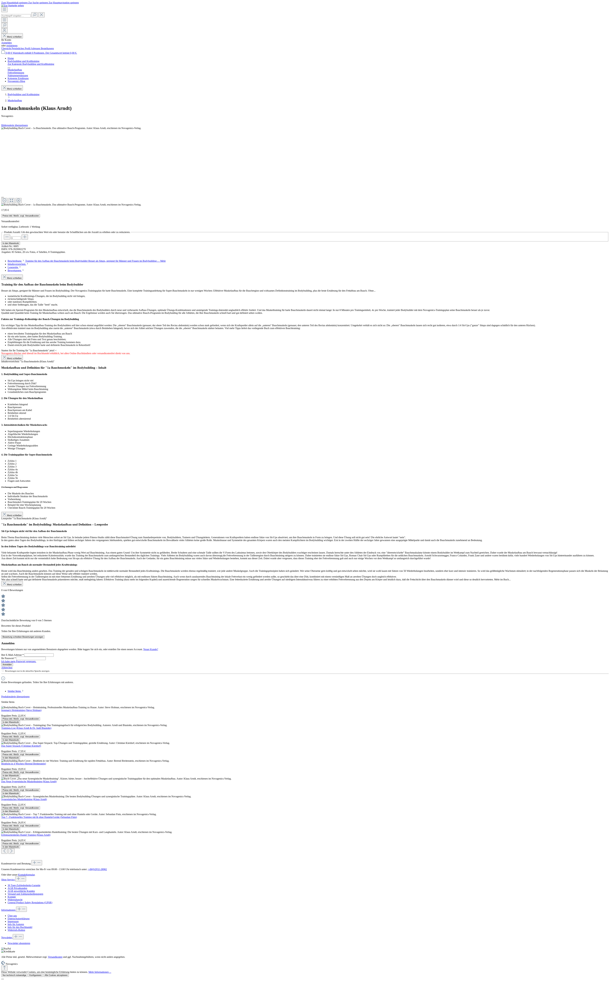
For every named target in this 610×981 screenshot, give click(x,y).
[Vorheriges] (4, 851)
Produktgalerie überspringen (15, 696)
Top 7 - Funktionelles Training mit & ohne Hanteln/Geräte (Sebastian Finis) (39, 817)
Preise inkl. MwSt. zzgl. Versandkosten (21, 216)
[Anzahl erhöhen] (25, 237)
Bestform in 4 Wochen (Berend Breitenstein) (23, 763)
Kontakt (12, 896)
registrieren (11, 45)
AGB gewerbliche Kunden (21, 891)
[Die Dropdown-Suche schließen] (41, 14)
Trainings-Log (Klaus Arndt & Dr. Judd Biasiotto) (26, 728)
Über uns (12, 915)
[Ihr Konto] (4, 30)
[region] (305, 166)
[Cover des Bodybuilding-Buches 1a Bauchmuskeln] (71, 128)
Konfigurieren (35, 975)
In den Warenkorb (11, 243)
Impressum (13, 921)
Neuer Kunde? (150, 649)
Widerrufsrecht (15, 899)
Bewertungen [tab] (15, 270)
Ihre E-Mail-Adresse (12, 655)
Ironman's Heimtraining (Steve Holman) (21, 710)
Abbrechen (6, 667)
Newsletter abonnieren (19, 943)
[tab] (87, 261)
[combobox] (16, 15)
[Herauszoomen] (4, 200)
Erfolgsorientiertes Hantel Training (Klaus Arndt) (25, 835)
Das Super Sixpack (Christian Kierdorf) (21, 745)
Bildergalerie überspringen (14, 125)
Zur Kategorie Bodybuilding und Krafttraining (31, 64)
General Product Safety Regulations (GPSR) (30, 902)
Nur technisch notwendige (14, 975)
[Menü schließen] (9, 67)
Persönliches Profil (21, 48)
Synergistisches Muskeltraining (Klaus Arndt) (24, 799)
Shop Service (8, 879)
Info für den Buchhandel (20, 927)
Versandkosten (55, 957)
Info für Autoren (16, 924)
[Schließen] (2, 197)
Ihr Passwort (8, 658)
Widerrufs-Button (16, 930)
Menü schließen (14, 37)
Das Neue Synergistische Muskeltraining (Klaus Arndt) (29, 781)
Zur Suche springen (38, 2)
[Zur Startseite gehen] (12, 5)
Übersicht (6, 48)
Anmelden (6, 42)
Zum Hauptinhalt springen (14, 2)
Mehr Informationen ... (99, 972)
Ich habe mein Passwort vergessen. (18, 661)
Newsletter (7, 937)
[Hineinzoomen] (18, 200)
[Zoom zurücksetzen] (11, 200)
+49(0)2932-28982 (97, 869)
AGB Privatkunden (17, 888)
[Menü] (4, 9)
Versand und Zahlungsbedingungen (25, 894)
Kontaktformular (26, 874)
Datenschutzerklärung (19, 918)
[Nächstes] (11, 851)
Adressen (36, 48)
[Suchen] (34, 14)
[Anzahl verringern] (7, 237)
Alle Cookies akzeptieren (56, 975)
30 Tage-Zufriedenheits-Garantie (24, 885)
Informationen (8, 910)
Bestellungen (47, 48)
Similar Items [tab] (14, 691)
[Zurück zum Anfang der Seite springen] (4, 968)
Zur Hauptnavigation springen (64, 2)
